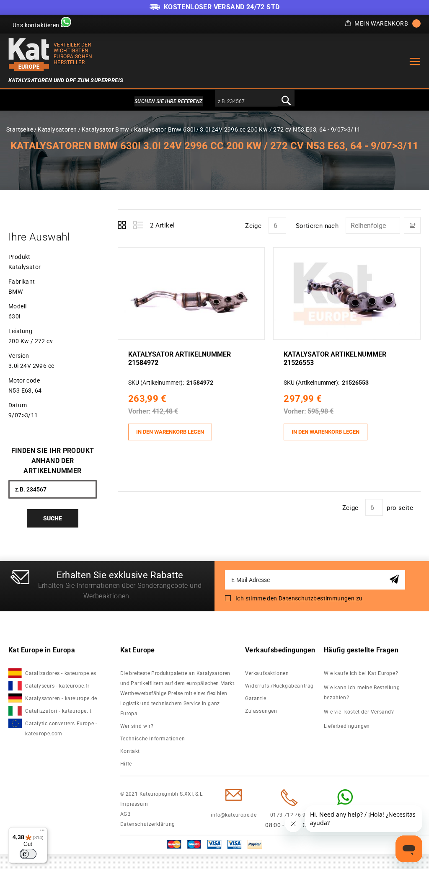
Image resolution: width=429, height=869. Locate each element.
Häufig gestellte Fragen (361, 650)
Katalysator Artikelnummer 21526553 (335, 358)
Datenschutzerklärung (147, 824)
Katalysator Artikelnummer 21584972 (179, 358)
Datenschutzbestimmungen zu (320, 598)
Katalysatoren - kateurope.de (61, 698)
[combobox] (246, 101)
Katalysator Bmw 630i (164, 129)
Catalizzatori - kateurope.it (58, 711)
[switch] (28, 854)
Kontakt (130, 751)
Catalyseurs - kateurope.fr (57, 686)
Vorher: (139, 411)
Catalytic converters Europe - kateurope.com (61, 729)
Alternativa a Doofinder (214, 101)
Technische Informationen (152, 739)
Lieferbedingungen (347, 726)
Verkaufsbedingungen (280, 650)
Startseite (19, 129)
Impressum (134, 804)
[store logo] (28, 54)
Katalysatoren (57, 129)
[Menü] (42, 832)
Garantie (255, 698)
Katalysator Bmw (105, 129)
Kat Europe (137, 650)
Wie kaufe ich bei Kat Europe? (361, 673)
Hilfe (126, 764)
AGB (125, 814)
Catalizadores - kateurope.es (60, 673)
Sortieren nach (317, 226)
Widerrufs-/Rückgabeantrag (279, 686)
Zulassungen (261, 711)
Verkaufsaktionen (267, 673)
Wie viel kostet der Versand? (359, 712)
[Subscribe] (395, 579)
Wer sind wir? (137, 726)
